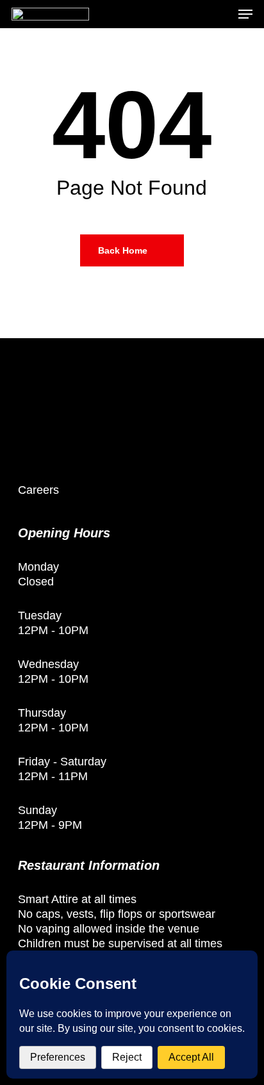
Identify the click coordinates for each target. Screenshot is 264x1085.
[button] (245, 14)
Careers (38, 490)
